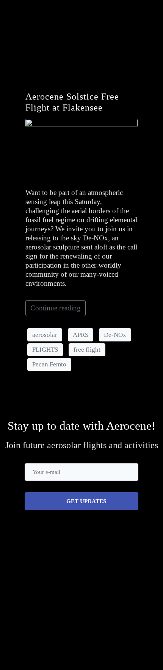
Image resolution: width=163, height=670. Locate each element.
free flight (87, 349)
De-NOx (115, 334)
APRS (80, 334)
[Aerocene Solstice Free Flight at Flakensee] (81, 150)
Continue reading (55, 308)
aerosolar (44, 334)
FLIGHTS (45, 349)
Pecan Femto (49, 364)
